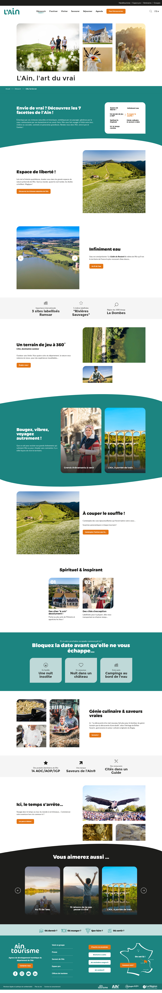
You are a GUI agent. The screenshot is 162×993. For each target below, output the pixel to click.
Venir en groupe (58, 945)
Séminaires (147, 3)
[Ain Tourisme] (103, 986)
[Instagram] (22, 974)
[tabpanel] (125, 120)
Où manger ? (74, 930)
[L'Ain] (11, 11)
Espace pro (136, 3)
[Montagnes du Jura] (132, 986)
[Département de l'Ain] (116, 986)
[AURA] (150, 986)
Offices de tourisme (60, 973)
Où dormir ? (51, 930)
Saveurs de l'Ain (58, 959)
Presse (54, 952)
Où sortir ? (118, 930)
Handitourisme (124, 3)
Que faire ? (97, 930)
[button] (150, 11)
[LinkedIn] (35, 974)
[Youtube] (28, 974)
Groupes (157, 3)
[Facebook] (15, 974)
